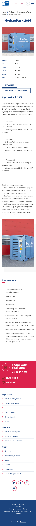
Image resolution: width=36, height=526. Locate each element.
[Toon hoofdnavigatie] (32, 3)
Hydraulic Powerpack (12, 432)
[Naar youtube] (14, 488)
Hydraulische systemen (13, 399)
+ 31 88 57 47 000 (19, 372)
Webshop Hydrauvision (13, 456)
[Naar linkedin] (14, 482)
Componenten (10, 412)
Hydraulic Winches (11, 436)
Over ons (8, 451)
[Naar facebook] (20, 482)
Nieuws (7, 460)
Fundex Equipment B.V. (13, 474)
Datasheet (9, 85)
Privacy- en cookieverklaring (18, 509)
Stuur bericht (12, 378)
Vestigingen (11, 382)
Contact (7, 465)
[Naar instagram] (26, 482)
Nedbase (23, 522)
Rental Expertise (10, 417)
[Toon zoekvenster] (28, 4)
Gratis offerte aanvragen (16, 91)
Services (8, 408)
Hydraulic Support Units (13, 441)
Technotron (9, 469)
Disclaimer (18, 507)
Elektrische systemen (12, 403)
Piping (7, 421)
